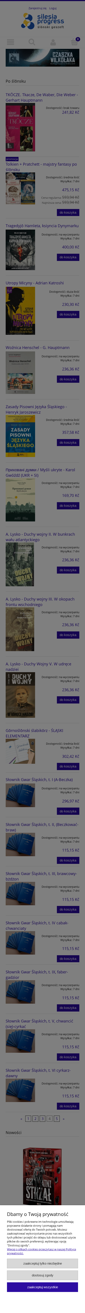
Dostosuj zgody (42, 1275)
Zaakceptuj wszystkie (42, 1287)
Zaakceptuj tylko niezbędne (42, 1263)
